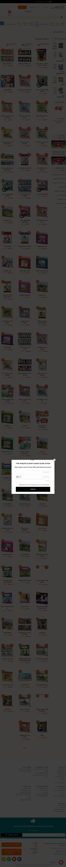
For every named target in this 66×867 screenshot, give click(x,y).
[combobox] (19, 476)
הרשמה (33, 489)
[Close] (54, 460)
